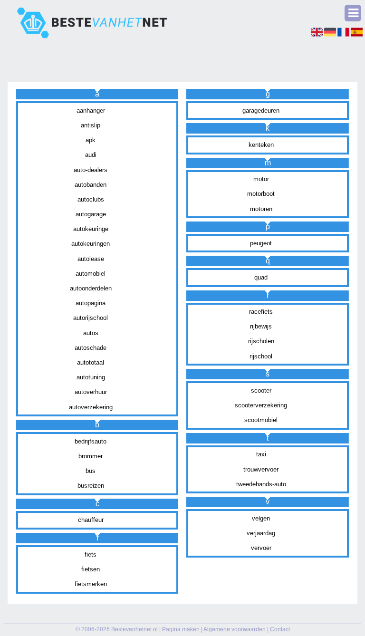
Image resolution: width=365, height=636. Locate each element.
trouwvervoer (261, 469)
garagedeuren (260, 110)
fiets (90, 554)
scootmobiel (261, 420)
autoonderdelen (91, 288)
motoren (261, 208)
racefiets (261, 311)
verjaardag (261, 533)
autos (90, 333)
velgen (261, 518)
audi (90, 154)
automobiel (91, 273)
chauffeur (91, 519)
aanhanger (91, 110)
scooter (261, 390)
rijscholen (261, 341)
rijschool (261, 356)
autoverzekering (91, 407)
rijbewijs (261, 326)
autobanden (90, 184)
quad (261, 277)
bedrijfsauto (90, 441)
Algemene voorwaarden (234, 629)
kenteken (261, 144)
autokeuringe (90, 228)
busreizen (90, 485)
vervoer (261, 547)
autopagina (91, 303)
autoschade (90, 347)
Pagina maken (181, 629)
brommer (90, 456)
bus (91, 470)
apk (91, 140)
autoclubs (90, 199)
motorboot (261, 193)
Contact (280, 629)
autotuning (91, 377)
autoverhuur (91, 391)
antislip (90, 125)
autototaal (90, 362)
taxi (261, 454)
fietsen (90, 569)
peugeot (261, 243)
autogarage (91, 214)
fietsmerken (91, 584)
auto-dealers (90, 169)
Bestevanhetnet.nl (134, 629)
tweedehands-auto (261, 484)
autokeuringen (90, 243)
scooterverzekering (261, 405)
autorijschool (90, 317)
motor (261, 179)
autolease (90, 258)
